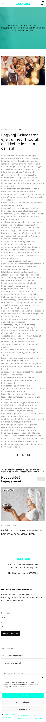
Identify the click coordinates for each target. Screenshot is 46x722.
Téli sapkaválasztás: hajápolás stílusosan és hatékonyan (24, 470)
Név (3, 623)
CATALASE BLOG (28, 25)
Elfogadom (22, 696)
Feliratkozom (10, 634)
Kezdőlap (12, 25)
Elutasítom (23, 702)
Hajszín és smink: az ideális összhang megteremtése (23, 472)
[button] (42, 677)
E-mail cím (5, 613)
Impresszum (39, 718)
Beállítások (23, 709)
